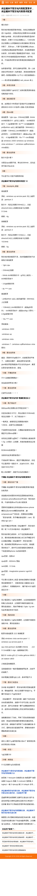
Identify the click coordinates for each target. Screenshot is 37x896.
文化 (30, 2)
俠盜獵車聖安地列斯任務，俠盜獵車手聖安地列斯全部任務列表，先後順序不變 (18, 792)
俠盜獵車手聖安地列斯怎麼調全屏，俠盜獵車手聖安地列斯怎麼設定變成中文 (19, 833)
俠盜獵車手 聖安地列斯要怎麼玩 (12, 846)
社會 (11, 2)
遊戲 (7, 15)
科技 (25, 2)
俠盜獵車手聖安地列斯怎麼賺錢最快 (14, 850)
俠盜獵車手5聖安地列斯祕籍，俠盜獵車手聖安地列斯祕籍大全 (17, 772)
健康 (21, 2)
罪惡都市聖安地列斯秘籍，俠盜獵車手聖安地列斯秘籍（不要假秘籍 (19, 841)
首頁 (7, 2)
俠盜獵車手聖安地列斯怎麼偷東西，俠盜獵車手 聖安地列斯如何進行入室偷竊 (19, 837)
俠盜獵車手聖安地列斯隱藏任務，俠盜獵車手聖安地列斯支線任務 (18, 811)
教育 (16, 2)
